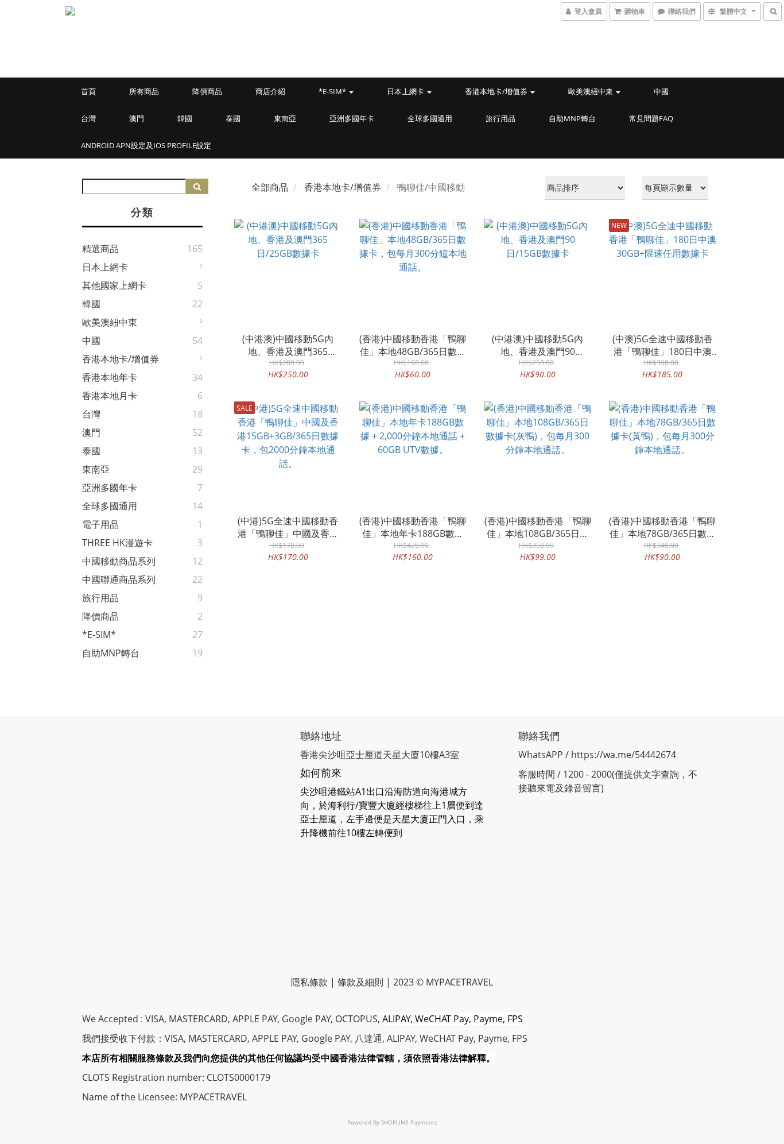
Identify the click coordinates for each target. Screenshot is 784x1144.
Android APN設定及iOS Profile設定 (146, 145)
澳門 (136, 118)
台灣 (88, 118)
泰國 (233, 118)
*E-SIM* (333, 91)
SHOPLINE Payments (409, 1122)
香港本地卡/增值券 (497, 91)
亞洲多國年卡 (351, 118)
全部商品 (269, 187)
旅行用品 (500, 118)
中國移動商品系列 (119, 561)
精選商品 (100, 248)
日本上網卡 (406, 91)
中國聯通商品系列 (119, 579)
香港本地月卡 (109, 395)
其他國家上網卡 (114, 285)
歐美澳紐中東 (591, 91)
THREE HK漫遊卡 (117, 542)
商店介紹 (270, 91)
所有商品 (144, 91)
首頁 (88, 91)
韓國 (184, 118)
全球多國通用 (429, 118)
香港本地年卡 (109, 377)
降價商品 (207, 91)
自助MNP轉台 (572, 118)
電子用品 (100, 524)
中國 (661, 91)
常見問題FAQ (651, 118)
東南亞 (285, 118)
